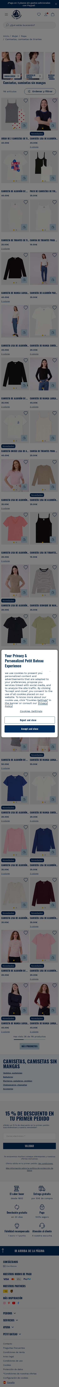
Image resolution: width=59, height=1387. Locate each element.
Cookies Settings (31, 711)
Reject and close (28, 720)
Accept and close (29, 729)
